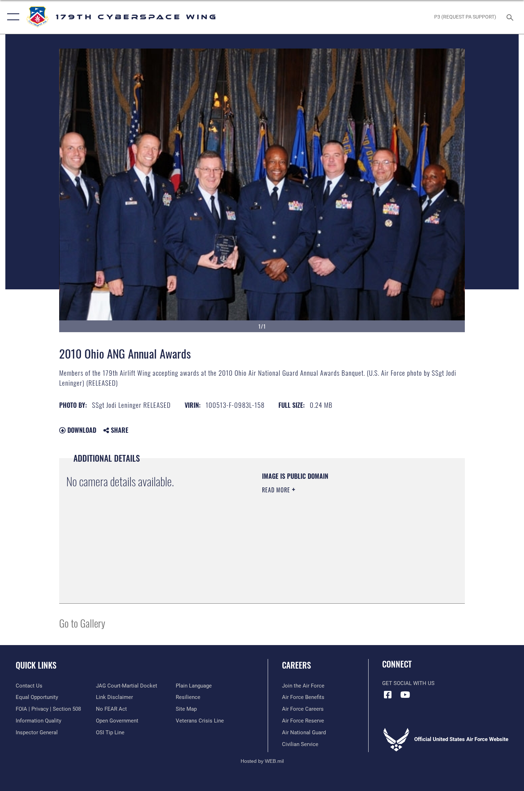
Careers (296, 665)
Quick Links (36, 665)
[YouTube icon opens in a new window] (405, 694)
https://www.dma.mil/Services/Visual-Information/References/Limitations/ (345, 545)
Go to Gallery (82, 622)
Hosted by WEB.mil (262, 761)
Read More (277, 490)
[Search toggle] (511, 17)
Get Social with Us (408, 683)
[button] (11, 17)
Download (81, 430)
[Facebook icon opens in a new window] (387, 694)
